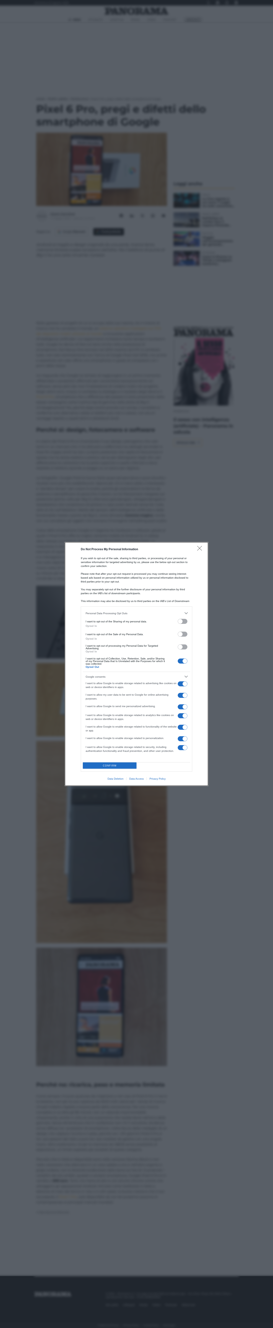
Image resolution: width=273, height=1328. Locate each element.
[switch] (182, 621)
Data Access (136, 778)
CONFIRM (110, 765)
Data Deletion (116, 778)
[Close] (200, 549)
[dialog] (136, 664)
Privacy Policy (158, 778)
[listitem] (136, 613)
